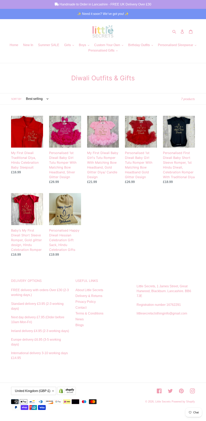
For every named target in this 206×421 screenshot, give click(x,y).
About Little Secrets (89, 290)
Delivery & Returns (88, 296)
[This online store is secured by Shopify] (67, 391)
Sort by (16, 99)
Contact (81, 307)
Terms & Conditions (89, 313)
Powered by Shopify (183, 401)
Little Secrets (163, 401)
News (79, 319)
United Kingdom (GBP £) (32, 391)
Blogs (79, 325)
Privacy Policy (85, 301)
